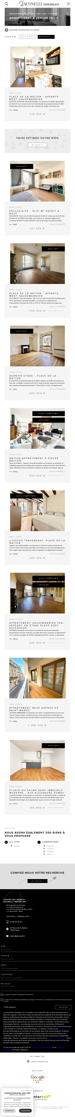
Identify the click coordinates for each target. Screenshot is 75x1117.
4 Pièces (50, 846)
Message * (6, 984)
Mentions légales (58, 1107)
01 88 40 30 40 (16, 922)
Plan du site (49, 1107)
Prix (32, 37)
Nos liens (44, 1108)
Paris (39, 13)
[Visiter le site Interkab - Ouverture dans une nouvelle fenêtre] (41, 1097)
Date (23, 37)
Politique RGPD (52, 1108)
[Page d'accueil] (37, 4)
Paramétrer (9, 1111)
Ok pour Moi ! (25, 1111)
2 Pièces (50, 849)
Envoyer (63, 1007)
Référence (44, 37)
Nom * (4, 946)
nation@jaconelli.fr (17, 936)
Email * (5, 965)
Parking (17, 846)
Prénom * (6, 955)
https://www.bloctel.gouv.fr (57, 1038)
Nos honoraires (39, 1107)
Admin (66, 1107)
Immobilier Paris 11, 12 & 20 (19, 13)
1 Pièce (49, 854)
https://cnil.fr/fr (63, 1029)
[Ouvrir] (6, 4)
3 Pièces (50, 851)
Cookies (60, 1108)
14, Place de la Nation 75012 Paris (18, 929)
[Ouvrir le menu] (68, 4)
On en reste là (25, 1090)
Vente (33, 13)
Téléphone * (8, 974)
